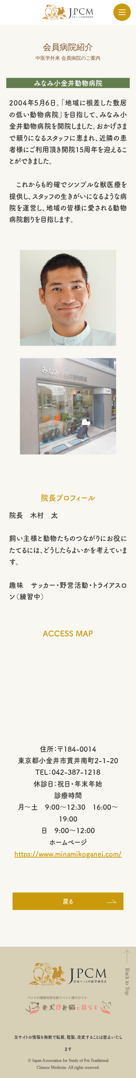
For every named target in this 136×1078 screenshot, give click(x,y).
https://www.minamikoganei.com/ (68, 853)
